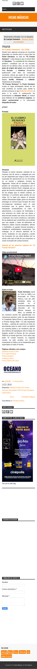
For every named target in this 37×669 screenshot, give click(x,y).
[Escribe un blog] (5, 384)
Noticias (7, 29)
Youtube (22, 3)
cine (28, 652)
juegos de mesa (6, 656)
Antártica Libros (7, 358)
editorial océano (15, 387)
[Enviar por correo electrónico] (3, 384)
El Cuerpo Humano (9, 354)
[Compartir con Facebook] (9, 384)
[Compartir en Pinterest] (11, 384)
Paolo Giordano (8, 356)
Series (16, 652)
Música (10, 652)
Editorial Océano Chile (10, 351)
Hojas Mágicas (19, 17)
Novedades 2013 (15, 390)
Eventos (4, 652)
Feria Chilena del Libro (10, 361)
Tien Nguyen (28, 665)
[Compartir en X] (7, 384)
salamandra (6, 393)
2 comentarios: (18, 381)
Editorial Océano (26, 91)
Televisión (22, 652)
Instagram (14, 3)
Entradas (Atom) (18, 401)
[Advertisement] (17, 502)
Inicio (12, 397)
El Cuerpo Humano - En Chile (15, 49)
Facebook (18, 3)
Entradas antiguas (28, 397)
